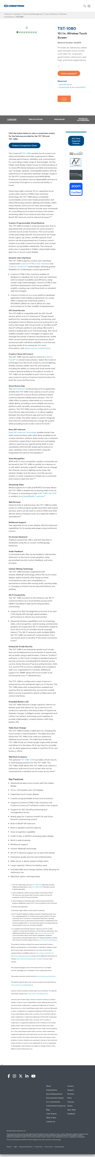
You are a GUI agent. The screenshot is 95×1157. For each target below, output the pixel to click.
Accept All (41, 1154)
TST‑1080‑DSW (28, 755)
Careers (70, 1079)
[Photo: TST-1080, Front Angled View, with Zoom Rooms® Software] (34, 32)
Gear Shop (71, 1103)
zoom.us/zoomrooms (45, 929)
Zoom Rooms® (19, 384)
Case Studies (51, 1107)
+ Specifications (65, 80)
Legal (15, 1140)
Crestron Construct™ (18, 262)
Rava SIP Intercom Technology (22, 428)
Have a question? (69, 69)
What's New (51, 1111)
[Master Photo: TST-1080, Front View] (17, 32)
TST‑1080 (26, 149)
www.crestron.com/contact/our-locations (29, 955)
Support (70, 1083)
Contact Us (50, 1115)
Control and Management (32, 14)
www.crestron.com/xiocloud (37, 344)
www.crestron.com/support (48, 936)
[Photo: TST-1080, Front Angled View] (24, 32)
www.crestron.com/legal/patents (22, 981)
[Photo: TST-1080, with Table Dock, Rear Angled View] (22, 32)
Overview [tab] (11, 115)
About (48, 1079)
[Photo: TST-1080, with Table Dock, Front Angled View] (20, 32)
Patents (9, 1140)
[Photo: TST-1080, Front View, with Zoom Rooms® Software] (31, 32)
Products (7, 14)
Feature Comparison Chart (24, 141)
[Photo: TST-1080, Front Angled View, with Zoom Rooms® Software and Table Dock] (36, 32)
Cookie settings (59, 1140)
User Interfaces (51, 14)
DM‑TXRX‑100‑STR (47, 489)
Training (70, 1095)
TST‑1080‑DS (36, 881)
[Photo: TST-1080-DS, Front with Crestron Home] (29, 32)
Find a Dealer (64, 95)
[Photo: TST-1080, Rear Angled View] (27, 32)
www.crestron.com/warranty (45, 972)
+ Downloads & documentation (72, 83)
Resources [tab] (59, 115)
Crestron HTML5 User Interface (35, 259)
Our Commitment (53, 1095)
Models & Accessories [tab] (83, 115)
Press (69, 1091)
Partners (70, 1087)
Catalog (17, 14)
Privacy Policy (41, 1133)
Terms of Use (48, 1140)
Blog (48, 1103)
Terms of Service (52, 1133)
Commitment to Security (56, 1099)
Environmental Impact (55, 1091)
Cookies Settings (24, 1154)
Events (70, 1099)
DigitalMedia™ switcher (33, 492)
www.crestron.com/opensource (37, 990)
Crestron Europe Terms (25, 1140)
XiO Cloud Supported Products (76, 136)
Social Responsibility (54, 1087)
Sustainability (51, 1083)
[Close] (91, 1144)
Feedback (71, 1107)
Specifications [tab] (36, 115)
